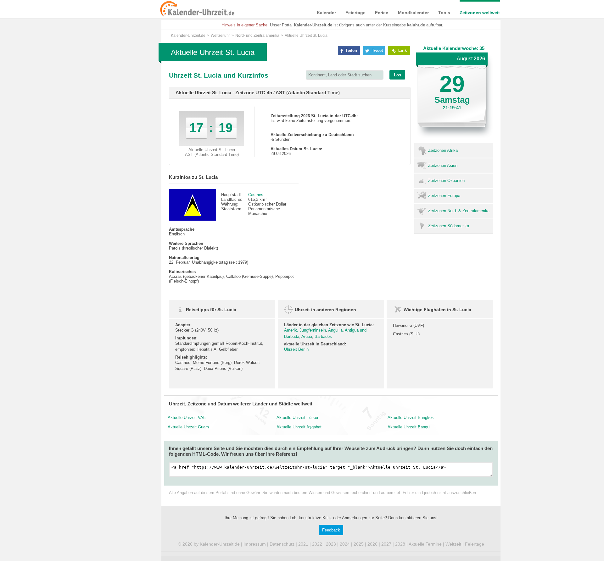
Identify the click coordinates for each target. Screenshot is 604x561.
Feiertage (355, 12)
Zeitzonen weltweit (480, 12)
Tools (444, 12)
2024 (345, 544)
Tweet (377, 50)
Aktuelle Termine (425, 544)
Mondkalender (413, 12)
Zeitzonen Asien (442, 165)
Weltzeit (453, 544)
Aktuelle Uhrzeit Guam (188, 427)
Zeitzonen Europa (444, 195)
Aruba (306, 336)
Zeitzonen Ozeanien (446, 180)
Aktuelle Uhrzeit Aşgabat (299, 427)
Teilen (350, 50)
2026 (372, 544)
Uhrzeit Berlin (296, 349)
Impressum (254, 544)
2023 (331, 544)
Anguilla (335, 330)
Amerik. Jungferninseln (305, 330)
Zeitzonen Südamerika (448, 225)
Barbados (323, 336)
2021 (303, 544)
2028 (400, 544)
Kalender (326, 12)
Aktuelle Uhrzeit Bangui (409, 427)
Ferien (382, 12)
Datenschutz (282, 544)
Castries (255, 194)
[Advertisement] (113, 201)
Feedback (331, 530)
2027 (386, 544)
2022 (317, 544)
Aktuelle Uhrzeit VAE (187, 417)
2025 (359, 544)
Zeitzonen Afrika (443, 150)
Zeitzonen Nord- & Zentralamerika (458, 210)
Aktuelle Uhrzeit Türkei (297, 417)
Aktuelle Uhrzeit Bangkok (411, 417)
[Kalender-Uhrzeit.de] (167, 9)
